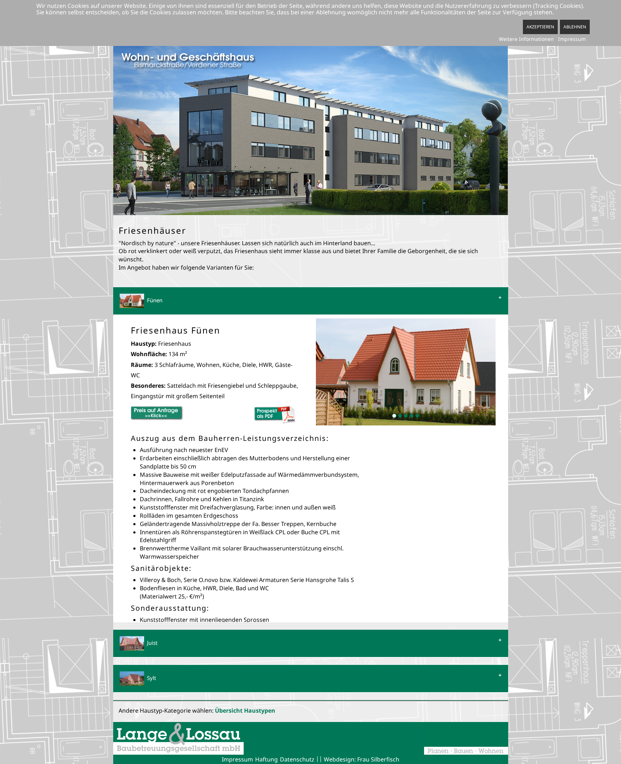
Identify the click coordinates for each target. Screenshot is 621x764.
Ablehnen (575, 27)
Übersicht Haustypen (245, 710)
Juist (150, 642)
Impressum (572, 39)
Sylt (150, 677)
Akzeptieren (540, 27)
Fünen (153, 300)
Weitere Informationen (526, 39)
